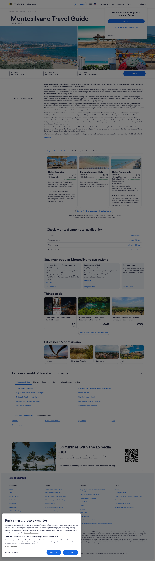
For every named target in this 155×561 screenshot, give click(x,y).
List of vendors (11, 546)
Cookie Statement (31, 533)
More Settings (11, 552)
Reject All (54, 552)
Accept (70, 552)
